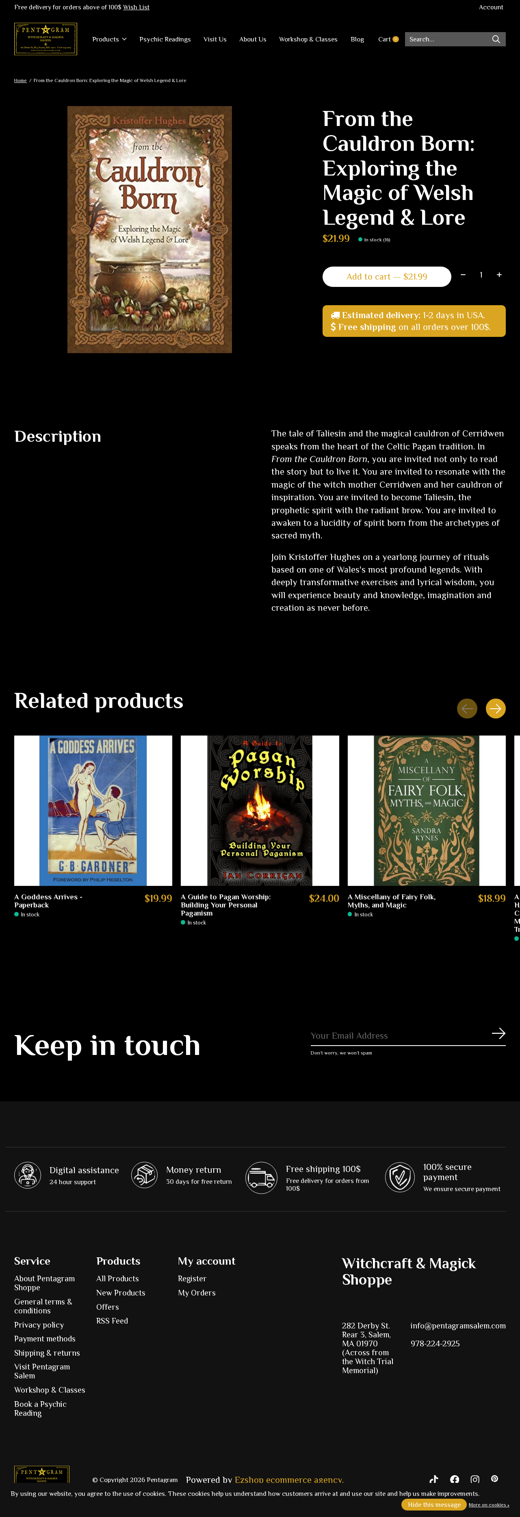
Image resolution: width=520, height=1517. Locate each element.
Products (105, 39)
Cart (391, 39)
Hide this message (434, 1504)
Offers (107, 1306)
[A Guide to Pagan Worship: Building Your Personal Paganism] (260, 811)
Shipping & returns (47, 1352)
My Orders (197, 1292)
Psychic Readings (165, 39)
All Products (117, 1278)
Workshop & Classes (308, 39)
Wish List (136, 7)
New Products (120, 1292)
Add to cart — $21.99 (387, 276)
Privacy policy (39, 1324)
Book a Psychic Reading (40, 1408)
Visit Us (215, 39)
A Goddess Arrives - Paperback (48, 901)
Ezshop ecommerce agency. (289, 1480)
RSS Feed (112, 1320)
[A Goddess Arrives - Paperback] (93, 811)
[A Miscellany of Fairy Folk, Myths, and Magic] (427, 811)
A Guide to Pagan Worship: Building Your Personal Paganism (226, 905)
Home (20, 80)
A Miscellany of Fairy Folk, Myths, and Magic (392, 901)
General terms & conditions (43, 1306)
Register (192, 1278)
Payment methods (45, 1338)
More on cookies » (489, 1505)
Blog (357, 39)
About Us (252, 39)
